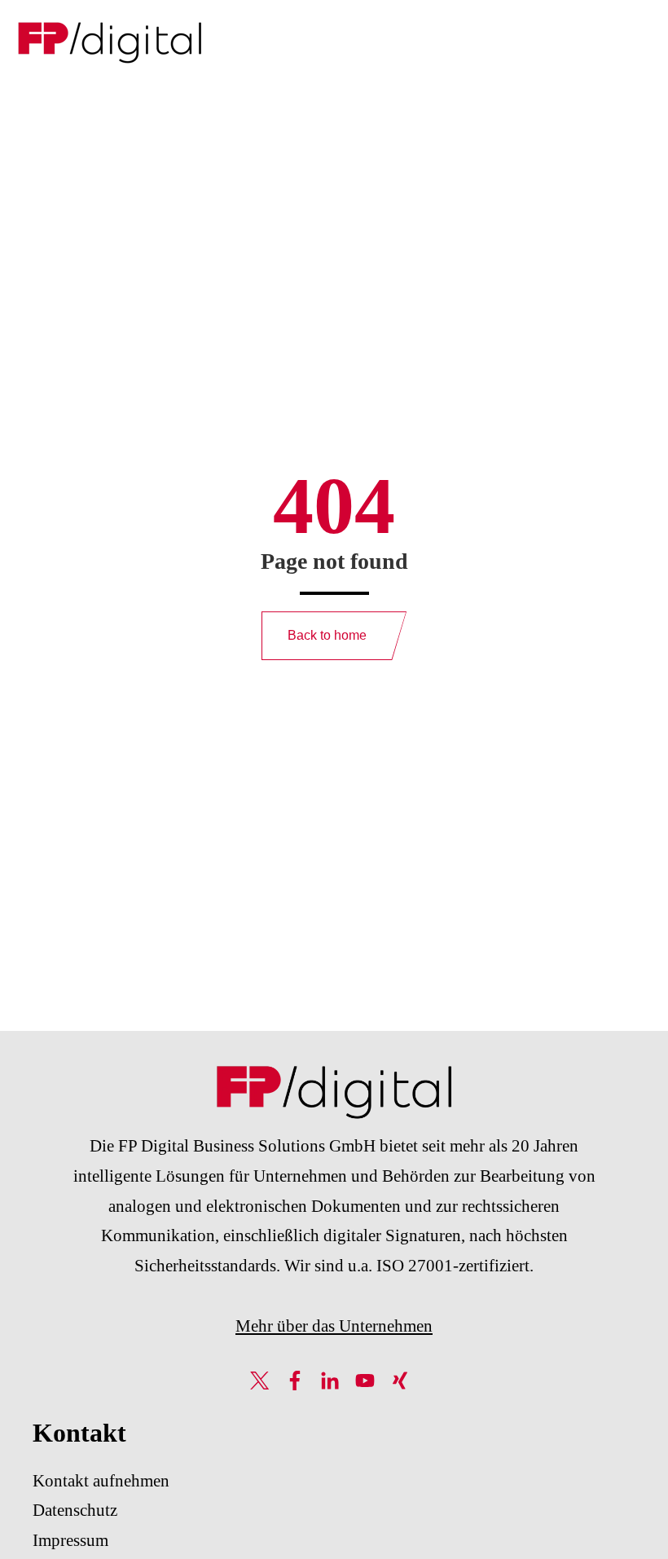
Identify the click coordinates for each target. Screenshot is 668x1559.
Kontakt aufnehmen (101, 1481)
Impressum (70, 1540)
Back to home (327, 635)
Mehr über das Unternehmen (334, 1326)
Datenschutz (75, 1510)
